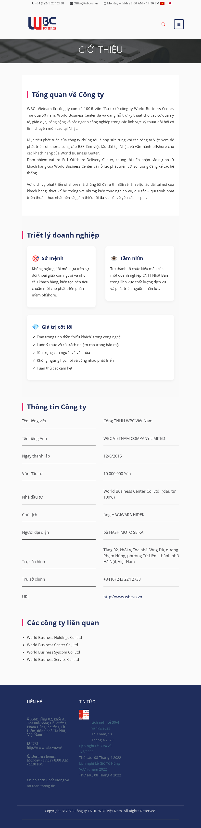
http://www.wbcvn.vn (122, 596)
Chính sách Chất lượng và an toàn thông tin (48, 783)
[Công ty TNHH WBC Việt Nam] (42, 23)
